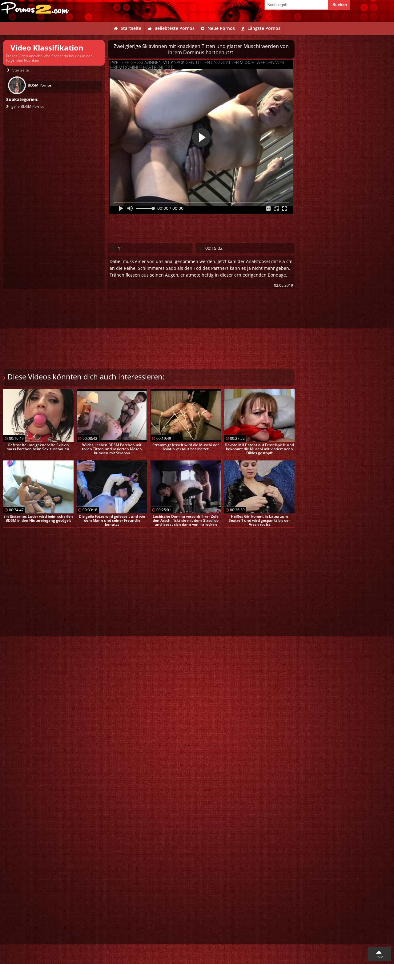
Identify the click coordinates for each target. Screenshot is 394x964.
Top (379, 956)
